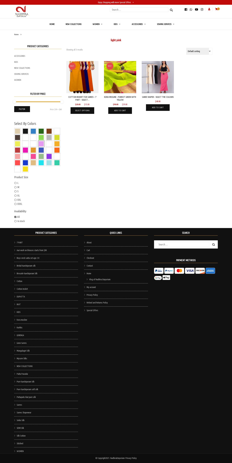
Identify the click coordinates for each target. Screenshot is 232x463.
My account (91, 287)
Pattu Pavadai (22, 374)
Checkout (90, 258)
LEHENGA (20, 335)
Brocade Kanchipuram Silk (27, 273)
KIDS (116, 24)
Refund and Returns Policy (97, 302)
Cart (88, 250)
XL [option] (18, 195)
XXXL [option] (19, 203)
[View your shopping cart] (216, 9)
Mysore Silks (22, 358)
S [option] (17, 191)
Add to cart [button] (120, 110)
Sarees (19, 405)
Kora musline (22, 320)
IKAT (19, 304)
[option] (18, 131)
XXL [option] (19, 199)
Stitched (20, 443)
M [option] (18, 187)
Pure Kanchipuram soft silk (27, 389)
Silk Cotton (21, 435)
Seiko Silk (20, 420)
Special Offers (92, 310)
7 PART (20, 242)
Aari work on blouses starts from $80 (32, 250)
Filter (22, 109)
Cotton (19, 281)
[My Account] (209, 9)
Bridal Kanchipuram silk (26, 265)
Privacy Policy (92, 295)
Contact (90, 265)
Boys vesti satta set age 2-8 (28, 258)
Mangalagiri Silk (23, 350)
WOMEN (96, 24)
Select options (82, 110)
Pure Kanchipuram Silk (25, 381)
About (89, 242)
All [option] (18, 216)
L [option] (17, 183)
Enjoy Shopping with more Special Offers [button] (114, 2)
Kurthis (19, 327)
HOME (52, 24)
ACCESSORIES (137, 24)
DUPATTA (21, 296)
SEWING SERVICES (164, 24)
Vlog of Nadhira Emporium (99, 279)
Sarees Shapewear (24, 412)
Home (89, 273)
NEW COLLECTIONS (74, 24)
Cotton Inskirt (22, 289)
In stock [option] (21, 221)
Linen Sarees (22, 343)
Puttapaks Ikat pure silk (26, 397)
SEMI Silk (20, 428)
